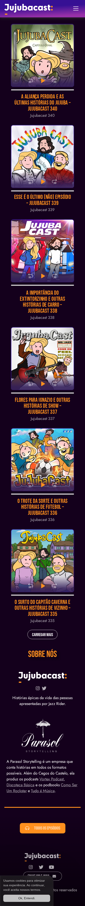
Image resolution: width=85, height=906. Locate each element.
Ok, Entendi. (26, 898)
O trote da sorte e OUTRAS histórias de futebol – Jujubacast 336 (42, 507)
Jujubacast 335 (42, 620)
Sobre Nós (42, 654)
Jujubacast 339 (42, 210)
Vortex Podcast (51, 779)
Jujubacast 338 (42, 317)
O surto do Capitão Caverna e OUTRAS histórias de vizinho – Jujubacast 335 (43, 608)
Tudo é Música (43, 791)
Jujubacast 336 (42, 519)
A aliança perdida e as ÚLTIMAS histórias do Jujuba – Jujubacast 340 (42, 102)
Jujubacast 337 (42, 418)
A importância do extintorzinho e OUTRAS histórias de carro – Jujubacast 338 (42, 301)
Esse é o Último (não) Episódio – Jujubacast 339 (42, 200)
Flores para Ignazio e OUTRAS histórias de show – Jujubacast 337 (42, 406)
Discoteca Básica (20, 785)
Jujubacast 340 (42, 115)
